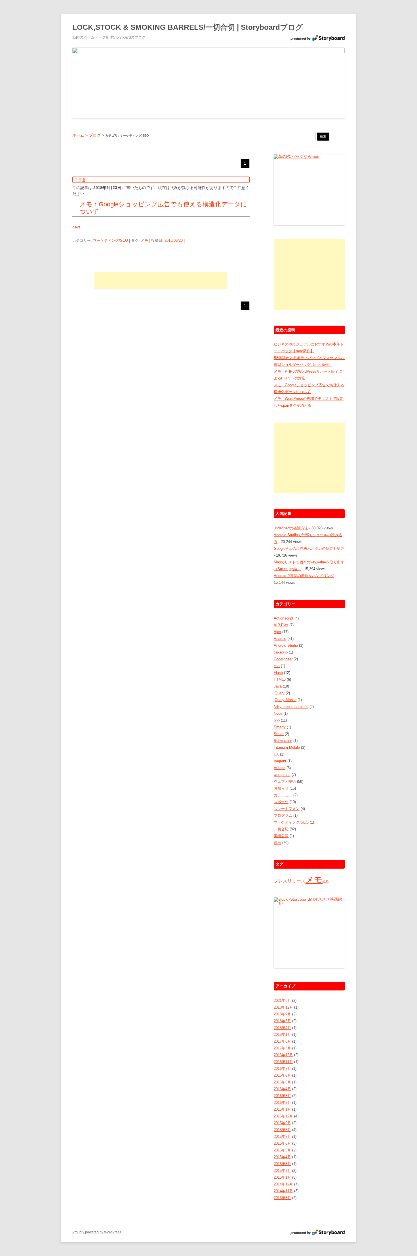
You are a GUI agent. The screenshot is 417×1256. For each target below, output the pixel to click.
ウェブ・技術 (285, 781)
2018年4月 (282, 1028)
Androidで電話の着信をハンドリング (304, 576)
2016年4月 (282, 1089)
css (277, 666)
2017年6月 (282, 1041)
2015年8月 (282, 1130)
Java (278, 686)
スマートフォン (287, 809)
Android (280, 639)
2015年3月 (282, 1164)
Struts (279, 734)
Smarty (280, 727)
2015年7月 (282, 1136)
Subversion (283, 741)
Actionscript (283, 618)
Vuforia (279, 768)
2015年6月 (282, 1143)
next (76, 227)
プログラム (283, 815)
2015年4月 (282, 1157)
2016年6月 (282, 1075)
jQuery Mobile (285, 700)
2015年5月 (282, 1150)
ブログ (95, 135)
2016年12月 (283, 1055)
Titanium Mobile (287, 747)
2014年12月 (283, 1184)
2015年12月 (283, 1116)
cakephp (281, 652)
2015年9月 (282, 1123)
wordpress (282, 775)
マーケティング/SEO (110, 240)
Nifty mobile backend (291, 707)
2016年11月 (283, 1062)
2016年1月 (282, 1109)
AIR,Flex (281, 625)
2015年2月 (282, 1170)
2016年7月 (282, 1068)
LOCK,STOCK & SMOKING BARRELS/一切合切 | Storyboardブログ (187, 27)
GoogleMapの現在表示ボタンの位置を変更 (309, 548)
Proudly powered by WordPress (96, 1232)
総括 (326, 881)
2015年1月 (282, 1177)
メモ (144, 240)
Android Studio (286, 645)
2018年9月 (282, 1014)
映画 (277, 843)
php (277, 720)
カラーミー (283, 795)
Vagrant (280, 761)
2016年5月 (282, 1082)
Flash (278, 673)
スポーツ (281, 802)
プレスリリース (290, 881)
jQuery (279, 693)
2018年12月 (283, 1007)
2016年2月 (282, 1102)
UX (276, 754)
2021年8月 (282, 1000)
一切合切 (281, 829)
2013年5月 (282, 1198)
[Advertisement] (160, 280)
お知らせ (281, 788)
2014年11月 (283, 1191)
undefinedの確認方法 (291, 528)
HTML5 (280, 679)
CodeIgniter (283, 659)
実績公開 (281, 836)
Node (278, 713)
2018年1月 (282, 1034)
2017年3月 (282, 1048)
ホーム (78, 135)
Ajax (277, 632)
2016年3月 (282, 1096)
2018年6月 (282, 1021)
